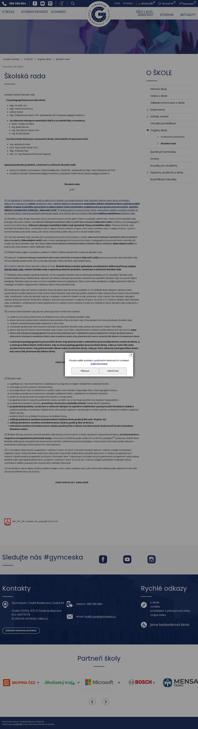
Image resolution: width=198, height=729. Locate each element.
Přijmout (85, 370)
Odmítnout (113, 370)
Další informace (99, 363)
